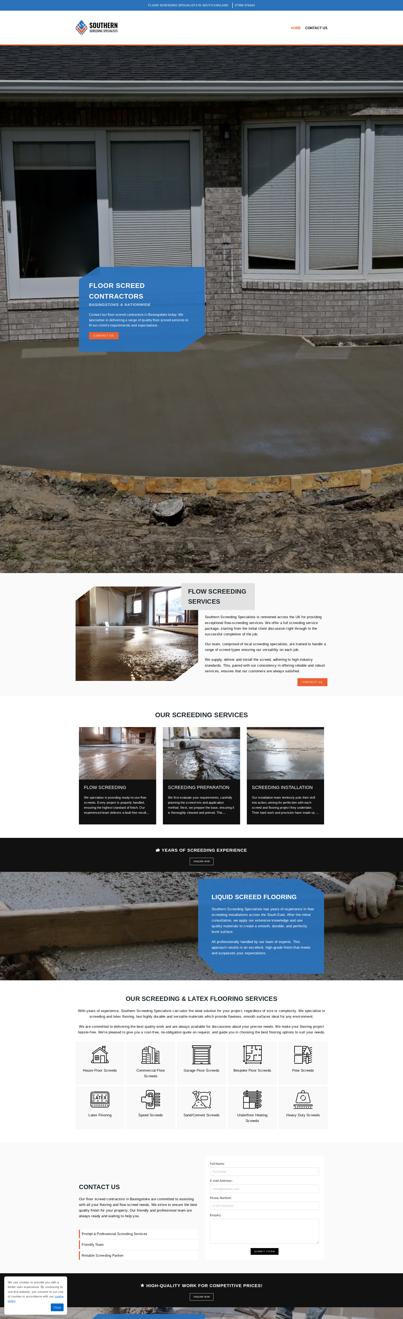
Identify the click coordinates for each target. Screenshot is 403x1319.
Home (296, 28)
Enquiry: (215, 1215)
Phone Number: (221, 1198)
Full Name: (217, 1163)
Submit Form (264, 1251)
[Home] (97, 27)
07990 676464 (245, 5)
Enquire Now (202, 861)
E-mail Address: (221, 1180)
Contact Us (316, 28)
